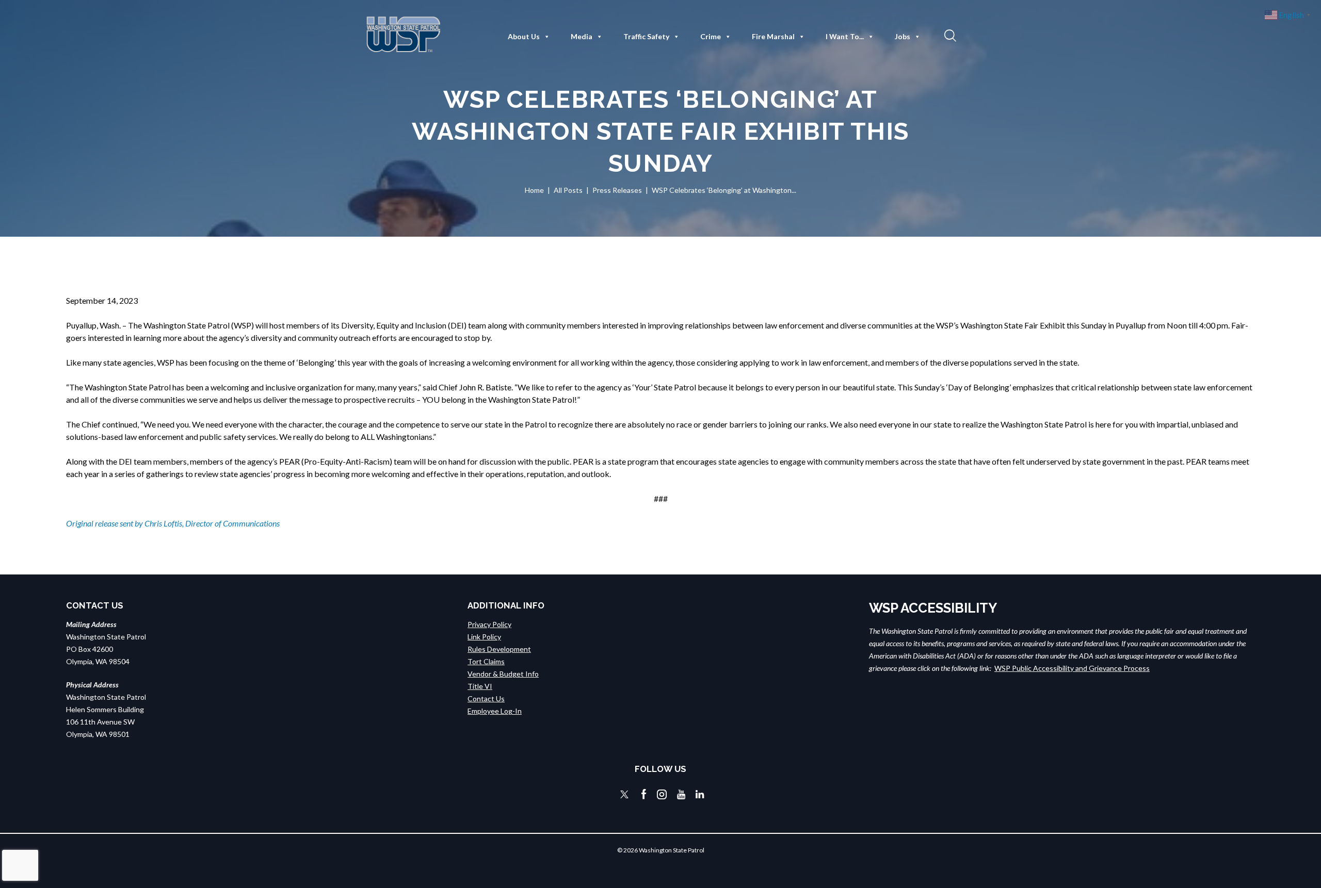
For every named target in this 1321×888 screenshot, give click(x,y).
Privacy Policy (489, 624)
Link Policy (484, 636)
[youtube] (681, 794)
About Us (524, 36)
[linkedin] (699, 794)
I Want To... (845, 36)
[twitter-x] (624, 794)
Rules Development (499, 649)
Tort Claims (486, 661)
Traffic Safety (646, 36)
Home (534, 190)
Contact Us (486, 698)
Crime (710, 36)
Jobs (902, 36)
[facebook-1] (644, 794)
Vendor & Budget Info (503, 673)
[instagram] (661, 794)
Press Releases (617, 190)
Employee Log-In (495, 710)
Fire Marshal (773, 36)
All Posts (568, 190)
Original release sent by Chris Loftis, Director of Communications (173, 523)
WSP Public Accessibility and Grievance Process (1072, 668)
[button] (949, 35)
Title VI (480, 686)
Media (581, 36)
